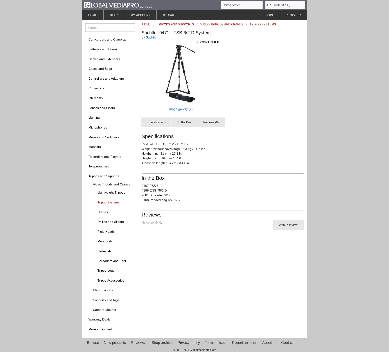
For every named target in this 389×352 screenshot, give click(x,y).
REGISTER (293, 15)
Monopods (105, 241)
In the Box (184, 122)
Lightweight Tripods (111, 192)
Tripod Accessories (110, 280)
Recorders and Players (104, 156)
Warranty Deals (99, 319)
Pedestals (104, 251)
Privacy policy (189, 343)
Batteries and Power (102, 49)
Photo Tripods (103, 290)
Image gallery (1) (180, 109)
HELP (114, 15)
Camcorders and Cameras (107, 39)
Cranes (102, 212)
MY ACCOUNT (140, 15)
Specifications (156, 122)
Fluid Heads (106, 231)
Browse (93, 343)
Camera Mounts (104, 309)
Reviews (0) (211, 122)
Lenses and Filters (101, 108)
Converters (96, 88)
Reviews (138, 343)
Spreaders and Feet (111, 261)
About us (269, 343)
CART (171, 15)
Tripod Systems (108, 202)
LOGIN (268, 15)
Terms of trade (216, 343)
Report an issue (244, 343)
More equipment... (101, 329)
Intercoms (95, 98)
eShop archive (161, 343)
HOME (92, 15)
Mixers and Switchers (103, 137)
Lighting (94, 117)
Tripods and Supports (103, 176)
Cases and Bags (100, 68)
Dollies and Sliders (110, 221)
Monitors (94, 147)
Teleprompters (98, 166)
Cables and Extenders (104, 59)
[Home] (118, 5)
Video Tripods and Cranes (111, 184)
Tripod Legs (105, 270)
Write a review (288, 225)
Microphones (97, 127)
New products (115, 343)
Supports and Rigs (106, 300)
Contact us (289, 343)
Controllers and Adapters (106, 78)
